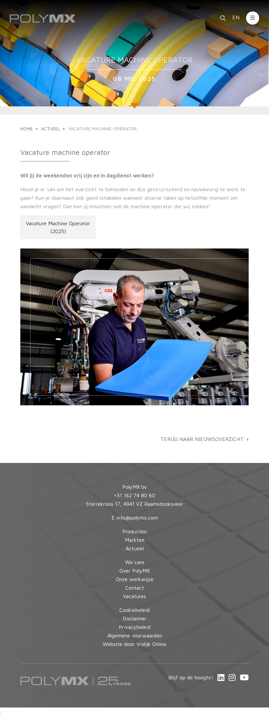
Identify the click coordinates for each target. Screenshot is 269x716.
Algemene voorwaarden (134, 635)
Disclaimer (135, 618)
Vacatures (134, 596)
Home (26, 128)
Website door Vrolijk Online (134, 644)
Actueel (50, 128)
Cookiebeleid (134, 610)
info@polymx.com (137, 518)
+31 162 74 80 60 (134, 495)
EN (236, 17)
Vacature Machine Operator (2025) (58, 227)
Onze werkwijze (135, 579)
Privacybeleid (135, 627)
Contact (134, 588)
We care (134, 562)
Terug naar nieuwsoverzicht (202, 439)
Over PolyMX (134, 571)
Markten (134, 540)
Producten (134, 531)
